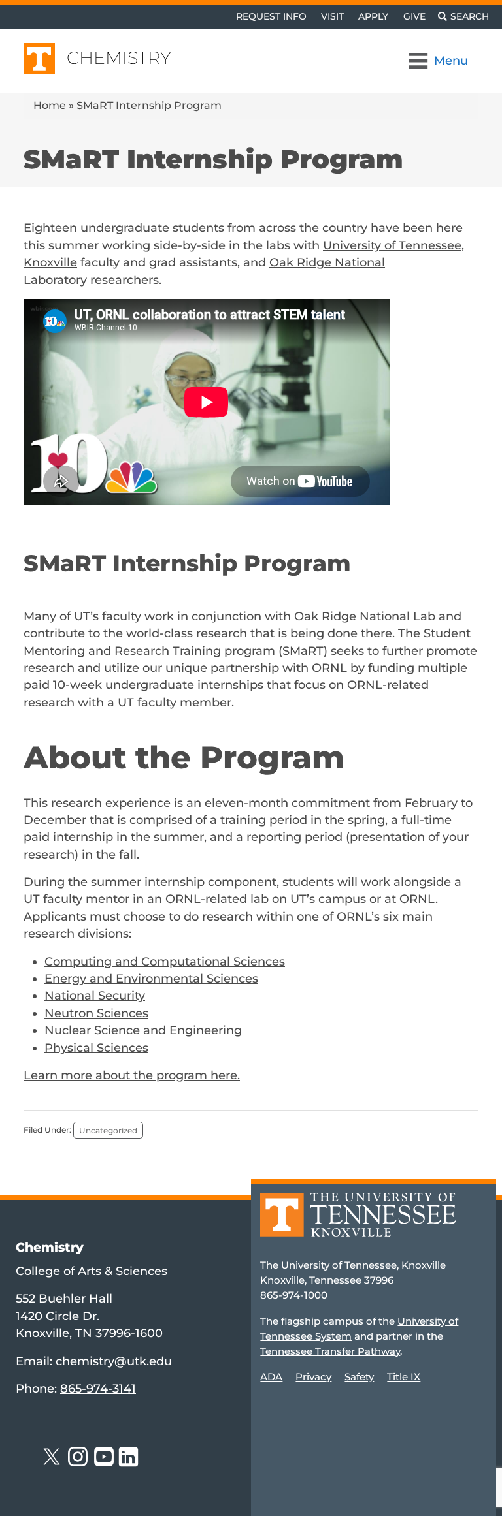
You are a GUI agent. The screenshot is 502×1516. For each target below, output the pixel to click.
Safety (359, 1376)
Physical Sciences (96, 1047)
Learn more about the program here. (132, 1075)
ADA (271, 1376)
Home (49, 105)
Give (414, 16)
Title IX (403, 1376)
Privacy (313, 1376)
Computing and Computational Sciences (164, 961)
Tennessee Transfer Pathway (330, 1351)
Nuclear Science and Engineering (143, 1030)
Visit (332, 16)
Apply (373, 16)
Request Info (271, 16)
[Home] (358, 1224)
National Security (94, 995)
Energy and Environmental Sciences (151, 978)
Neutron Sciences (96, 1013)
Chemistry (119, 58)
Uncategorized (108, 1130)
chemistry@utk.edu (114, 1361)
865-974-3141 (98, 1388)
